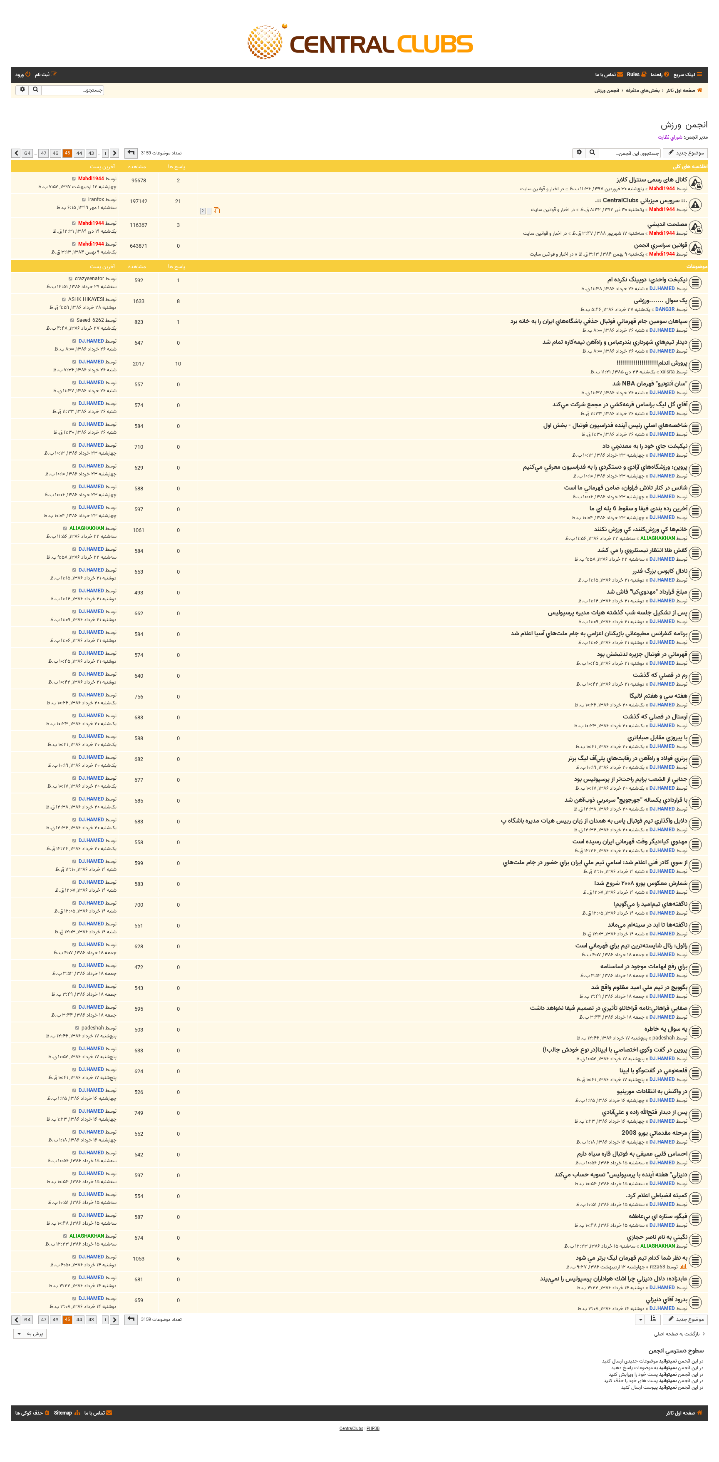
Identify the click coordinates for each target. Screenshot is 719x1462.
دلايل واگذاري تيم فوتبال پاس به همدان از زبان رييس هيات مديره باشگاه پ (594, 821)
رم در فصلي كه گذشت (660, 675)
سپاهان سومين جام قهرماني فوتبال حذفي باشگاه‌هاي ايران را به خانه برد (599, 321)
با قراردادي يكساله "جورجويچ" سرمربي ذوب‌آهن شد (626, 800)
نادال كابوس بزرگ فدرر (659, 571)
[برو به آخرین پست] (74, 179)
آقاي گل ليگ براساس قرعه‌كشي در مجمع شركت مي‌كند (620, 405)
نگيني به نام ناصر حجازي (657, 1237)
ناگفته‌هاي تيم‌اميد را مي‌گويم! (650, 904)
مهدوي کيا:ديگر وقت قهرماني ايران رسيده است (630, 842)
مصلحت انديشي (667, 224)
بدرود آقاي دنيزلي (666, 1300)
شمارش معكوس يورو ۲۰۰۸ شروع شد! (640, 883)
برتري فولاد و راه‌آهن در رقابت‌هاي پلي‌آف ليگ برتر (627, 758)
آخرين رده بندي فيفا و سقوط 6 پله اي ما (638, 509)
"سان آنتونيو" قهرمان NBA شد (649, 384)
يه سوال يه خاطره (666, 1029)
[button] (131, 153)
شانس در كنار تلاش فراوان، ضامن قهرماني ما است (625, 488)
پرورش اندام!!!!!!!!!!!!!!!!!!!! (652, 363)
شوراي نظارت (670, 137)
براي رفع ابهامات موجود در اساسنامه (643, 967)
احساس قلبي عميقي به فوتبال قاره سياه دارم (632, 1154)
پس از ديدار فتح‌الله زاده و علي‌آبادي (644, 1112)
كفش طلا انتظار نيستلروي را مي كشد (642, 550)
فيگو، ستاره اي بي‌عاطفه (658, 1216)
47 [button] (43, 153)
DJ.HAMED (662, 289)
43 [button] (91, 153)
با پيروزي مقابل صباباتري (657, 738)
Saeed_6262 (90, 320)
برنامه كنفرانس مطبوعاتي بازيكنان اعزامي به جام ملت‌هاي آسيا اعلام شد (599, 634)
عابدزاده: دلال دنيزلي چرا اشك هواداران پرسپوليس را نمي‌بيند (613, 1279)
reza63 (657, 1267)
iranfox (96, 200)
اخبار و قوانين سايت (539, 189)
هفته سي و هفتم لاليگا (658, 696)
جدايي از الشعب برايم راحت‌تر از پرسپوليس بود (630, 779)
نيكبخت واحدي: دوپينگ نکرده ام (647, 280)
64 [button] (27, 153)
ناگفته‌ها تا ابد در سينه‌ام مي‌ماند (647, 925)
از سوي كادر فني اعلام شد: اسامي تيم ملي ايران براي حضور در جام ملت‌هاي (595, 863)
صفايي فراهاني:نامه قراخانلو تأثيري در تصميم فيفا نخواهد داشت (608, 1008)
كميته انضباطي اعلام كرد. (656, 1196)
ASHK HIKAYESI (86, 299)
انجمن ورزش (684, 124)
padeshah (663, 1038)
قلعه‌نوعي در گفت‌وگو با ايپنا (653, 1071)
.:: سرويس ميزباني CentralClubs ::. (641, 201)
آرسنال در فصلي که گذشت (655, 717)
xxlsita (667, 372)
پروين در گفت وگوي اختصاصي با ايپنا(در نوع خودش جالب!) (615, 1050)
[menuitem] (661, 75)
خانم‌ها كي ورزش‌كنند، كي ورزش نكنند (640, 530)
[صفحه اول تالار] (359, 41)
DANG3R (665, 309)
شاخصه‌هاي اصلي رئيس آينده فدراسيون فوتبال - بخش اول (615, 425)
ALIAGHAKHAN (657, 538)
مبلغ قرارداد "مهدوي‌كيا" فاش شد (647, 592)
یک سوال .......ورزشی (660, 301)
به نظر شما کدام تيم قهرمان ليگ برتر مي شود (631, 1258)
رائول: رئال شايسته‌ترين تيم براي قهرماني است (631, 946)
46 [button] (55, 153)
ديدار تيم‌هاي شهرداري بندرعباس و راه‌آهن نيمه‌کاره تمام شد (615, 342)
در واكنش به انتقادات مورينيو (652, 1091)
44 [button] (79, 153)
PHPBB (373, 1428)
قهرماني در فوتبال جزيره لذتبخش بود (642, 654)
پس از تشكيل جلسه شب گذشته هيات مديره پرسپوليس (617, 613)
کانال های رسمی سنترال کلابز (652, 180)
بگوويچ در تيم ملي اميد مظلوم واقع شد (639, 987)
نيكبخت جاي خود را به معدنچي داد (644, 446)
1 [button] (105, 153)
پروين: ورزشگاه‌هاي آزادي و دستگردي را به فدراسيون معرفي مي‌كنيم (605, 467)
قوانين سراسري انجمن (660, 245)
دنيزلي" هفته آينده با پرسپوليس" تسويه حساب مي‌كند (621, 1175)
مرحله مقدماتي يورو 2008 (654, 1133)
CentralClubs (351, 1428)
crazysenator (89, 279)
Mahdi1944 (662, 189)
